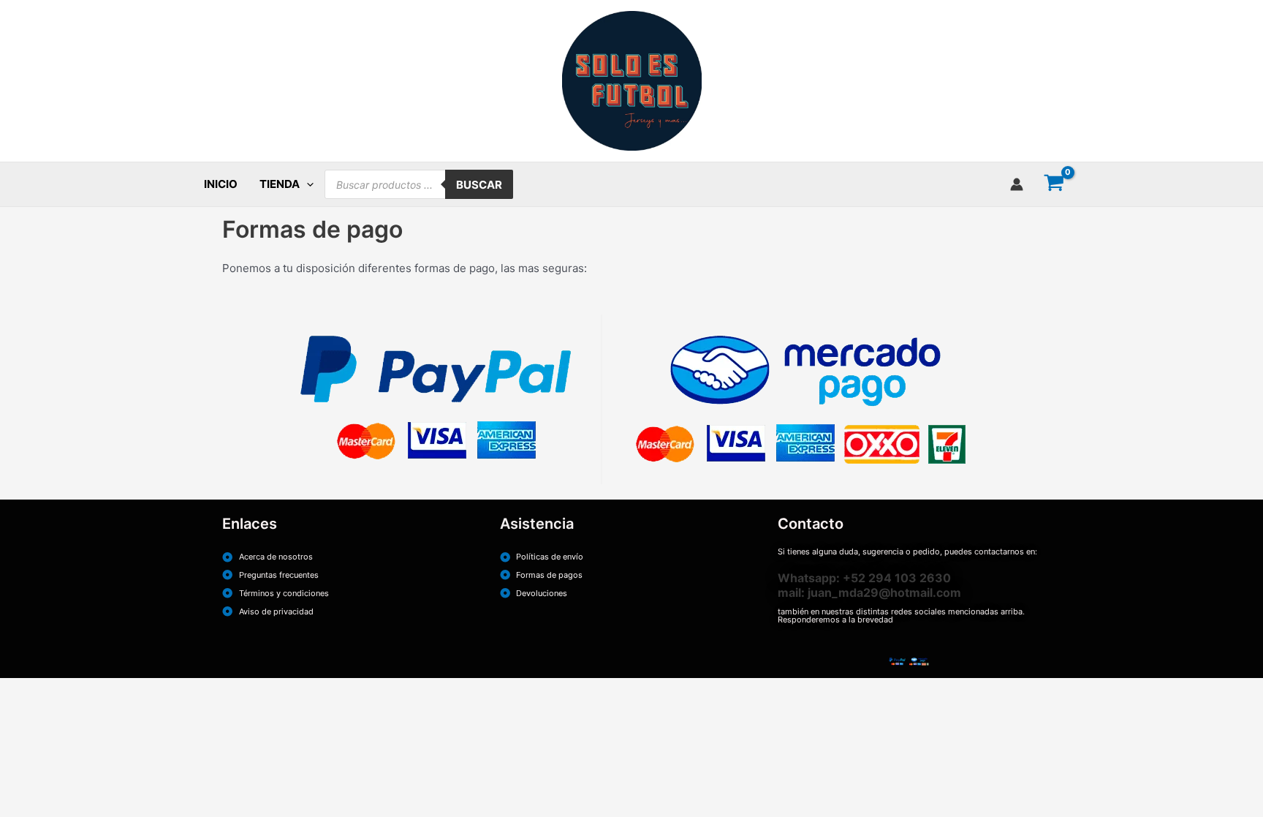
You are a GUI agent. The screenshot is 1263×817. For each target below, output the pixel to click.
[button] (307, 184)
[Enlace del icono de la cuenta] (1016, 184)
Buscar (479, 185)
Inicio (221, 184)
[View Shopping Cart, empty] (1054, 184)
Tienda (279, 184)
